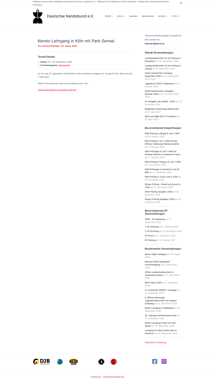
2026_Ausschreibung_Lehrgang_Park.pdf (57, 90)
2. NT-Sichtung (152, 231)
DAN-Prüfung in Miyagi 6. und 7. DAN (162, 133)
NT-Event (149, 235)
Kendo (120, 16)
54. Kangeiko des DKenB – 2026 (160, 101)
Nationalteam (148, 16)
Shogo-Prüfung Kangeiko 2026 (159, 199)
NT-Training (150, 240)
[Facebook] (155, 361)
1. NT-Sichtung (151, 226)
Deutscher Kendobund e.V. (70, 16)
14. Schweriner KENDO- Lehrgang (160, 290)
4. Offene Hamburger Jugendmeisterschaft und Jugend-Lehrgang (161, 300)
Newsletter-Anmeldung (155, 342)
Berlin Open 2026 (153, 282)
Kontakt (161, 16)
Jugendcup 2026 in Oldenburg (159, 83)
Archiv (175, 16)
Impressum (96, 377)
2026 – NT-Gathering (155, 219)
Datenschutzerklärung (113, 377)
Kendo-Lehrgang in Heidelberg (159, 308)
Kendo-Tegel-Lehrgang (155, 254)
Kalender (133, 16)
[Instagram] (164, 361)
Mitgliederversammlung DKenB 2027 (162, 109)
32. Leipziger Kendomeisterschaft (160, 315)
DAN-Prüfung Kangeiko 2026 (158, 191)
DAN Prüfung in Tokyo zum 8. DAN (161, 177)
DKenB (108, 16)
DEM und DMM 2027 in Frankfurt (160, 116)
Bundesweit (64, 65)
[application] (112, 16)
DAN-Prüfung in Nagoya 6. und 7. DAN (163, 162)
